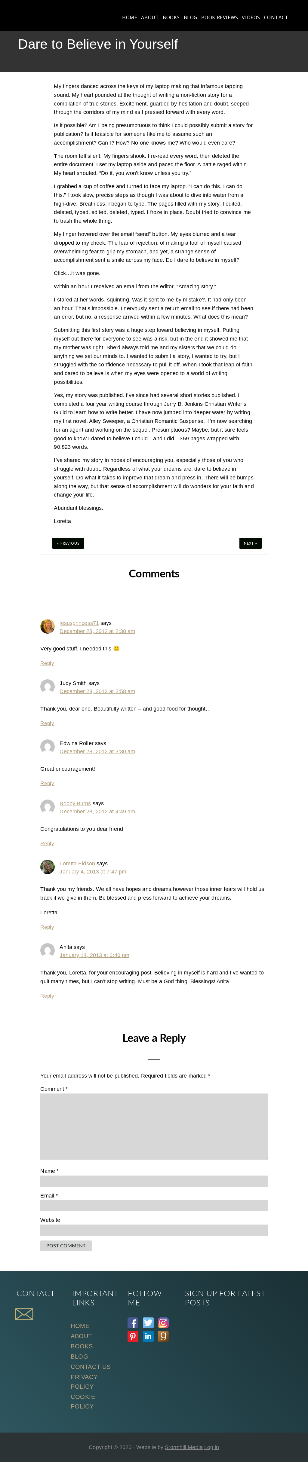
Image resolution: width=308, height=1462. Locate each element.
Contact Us (91, 1366)
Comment (54, 1089)
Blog (79, 1356)
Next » (250, 543)
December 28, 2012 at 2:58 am (97, 691)
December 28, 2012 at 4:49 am (97, 812)
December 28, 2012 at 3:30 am (97, 751)
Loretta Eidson (77, 864)
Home (80, 1326)
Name (49, 1171)
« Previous (68, 543)
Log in (211, 1447)
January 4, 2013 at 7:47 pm (93, 872)
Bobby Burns (75, 803)
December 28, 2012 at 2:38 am (97, 631)
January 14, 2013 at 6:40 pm (94, 955)
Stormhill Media (184, 1447)
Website (50, 1220)
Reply (47, 663)
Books (82, 1346)
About (81, 1336)
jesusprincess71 (79, 623)
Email (49, 1196)
